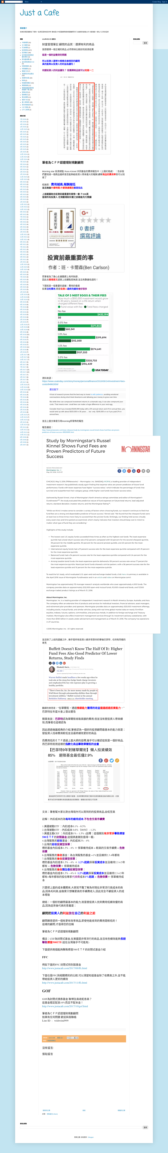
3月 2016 (23, 407)
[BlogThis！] (70, 1038)
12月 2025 (23, 129)
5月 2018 (23, 342)
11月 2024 (23, 157)
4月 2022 (23, 224)
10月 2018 (23, 330)
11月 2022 (23, 207)
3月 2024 (23, 169)
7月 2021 (23, 247)
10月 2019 (23, 299)
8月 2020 (23, 274)
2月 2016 (23, 410)
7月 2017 (23, 367)
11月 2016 (23, 387)
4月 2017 (23, 375)
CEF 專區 (25, 107)
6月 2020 (23, 279)
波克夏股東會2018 (28, 62)
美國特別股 (25, 78)
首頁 (84, 1110)
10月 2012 (23, 432)
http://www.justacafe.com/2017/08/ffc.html (64, 968)
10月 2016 (23, 390)
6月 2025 (23, 139)
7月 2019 (23, 307)
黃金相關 (25, 97)
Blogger (90, 1137)
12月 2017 (23, 355)
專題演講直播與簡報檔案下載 (28, 89)
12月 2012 (23, 430)
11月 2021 (23, 237)
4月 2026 (23, 124)
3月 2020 (23, 287)
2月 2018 (23, 350)
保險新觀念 (25, 66)
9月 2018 (23, 332)
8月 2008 (23, 437)
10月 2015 (23, 420)
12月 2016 (23, 385)
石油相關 (25, 47)
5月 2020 (23, 282)
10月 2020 (23, 269)
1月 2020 (23, 292)
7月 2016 (23, 397)
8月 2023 (23, 184)
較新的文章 (46, 1110)
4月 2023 (23, 194)
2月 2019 (23, 319)
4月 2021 (23, 254)
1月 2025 (23, 152)
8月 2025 (23, 134)
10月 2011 (23, 435)
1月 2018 (23, 352)
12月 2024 (23, 154)
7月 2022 (23, 217)
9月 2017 (23, 362)
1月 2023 (23, 202)
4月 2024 (23, 167)
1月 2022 (23, 232)
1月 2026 (23, 127)
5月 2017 (23, 372)
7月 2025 (23, 137)
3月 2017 (23, 377)
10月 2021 (23, 239)
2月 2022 (23, 229)
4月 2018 (23, 344)
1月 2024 (23, 174)
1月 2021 (23, 262)
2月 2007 (23, 445)
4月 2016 (23, 405)
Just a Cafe (39, 13)
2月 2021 (23, 259)
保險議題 (25, 69)
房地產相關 (25, 59)
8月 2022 (23, 214)
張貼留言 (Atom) (52, 1114)
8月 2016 (23, 395)
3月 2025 (23, 147)
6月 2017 (23, 370)
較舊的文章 (121, 1110)
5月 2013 (23, 427)
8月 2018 (23, 334)
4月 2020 (23, 284)
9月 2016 (23, 392)
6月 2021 (23, 249)
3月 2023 (23, 197)
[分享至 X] (72, 1038)
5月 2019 (23, 312)
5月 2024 (23, 164)
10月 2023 (23, 179)
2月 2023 (23, 199)
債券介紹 (25, 100)
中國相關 (25, 42)
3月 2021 (23, 257)
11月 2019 (23, 297)
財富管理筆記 (52, 1040)
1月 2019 (23, 322)
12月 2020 (23, 264)
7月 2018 (23, 337)
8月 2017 (23, 365)
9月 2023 (23, 182)
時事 (23, 80)
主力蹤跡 (25, 45)
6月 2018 (23, 339)
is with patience (97, 394)
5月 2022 (23, 222)
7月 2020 (23, 277)
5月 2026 (23, 122)
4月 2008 (23, 442)
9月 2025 (23, 132)
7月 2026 (23, 119)
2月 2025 (23, 149)
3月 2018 (23, 347)
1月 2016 (23, 412)
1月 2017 (23, 382)
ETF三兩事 (25, 110)
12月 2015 (23, 415)
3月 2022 (23, 227)
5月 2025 (23, 142)
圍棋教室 (25, 95)
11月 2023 (23, 177)
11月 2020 (23, 267)
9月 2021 (23, 242)
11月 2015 (23, 417)
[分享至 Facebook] (75, 1038)
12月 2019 (23, 294)
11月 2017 (23, 357)
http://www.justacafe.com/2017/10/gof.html (65, 1006)
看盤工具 (25, 71)
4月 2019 (23, 314)
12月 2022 (23, 204)
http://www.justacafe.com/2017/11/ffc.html (64, 982)
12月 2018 (23, 324)
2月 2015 (23, 422)
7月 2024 (23, 162)
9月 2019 (23, 302)
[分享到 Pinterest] (77, 1038)
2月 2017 (23, 379)
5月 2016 (23, 402)
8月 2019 (23, 304)
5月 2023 (23, 192)
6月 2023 (23, 189)
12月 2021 (23, 234)
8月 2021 (23, 244)
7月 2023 (23, 187)
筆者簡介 (23, 28)
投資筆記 (25, 53)
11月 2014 (23, 425)
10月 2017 (23, 359)
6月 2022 (23, 219)
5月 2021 (23, 252)
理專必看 (25, 92)
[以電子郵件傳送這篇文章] (68, 1038)
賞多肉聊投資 (26, 105)
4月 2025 (23, 144)
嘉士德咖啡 (25, 102)
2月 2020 (23, 289)
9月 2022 (23, 212)
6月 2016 (23, 400)
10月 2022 (23, 209)
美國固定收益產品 (28, 74)
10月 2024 (23, 159)
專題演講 (25, 85)
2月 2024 (23, 172)
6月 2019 (23, 309)
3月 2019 (23, 317)
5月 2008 (23, 440)
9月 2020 (23, 272)
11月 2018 (23, 327)
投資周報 (25, 50)
